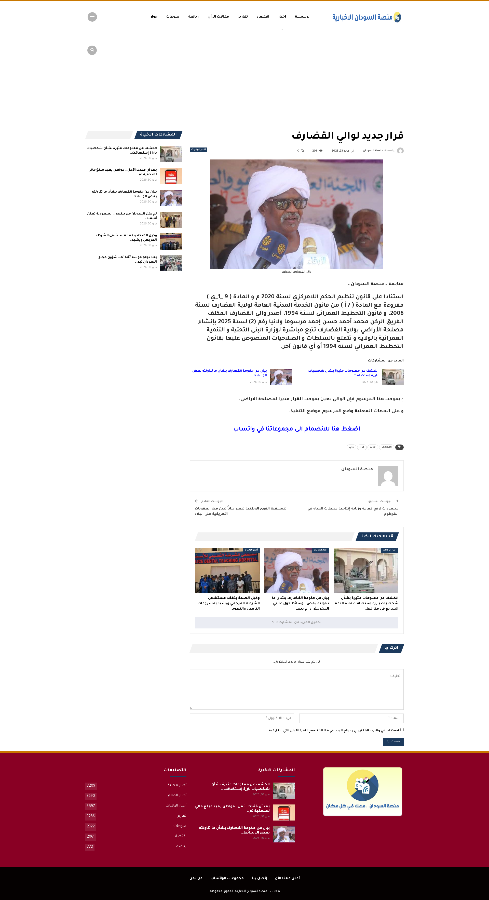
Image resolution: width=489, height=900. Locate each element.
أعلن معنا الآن (287, 878)
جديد (373, 447)
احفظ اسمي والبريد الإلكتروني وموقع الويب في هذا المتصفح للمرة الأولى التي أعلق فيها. (332, 731)
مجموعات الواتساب (227, 878)
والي (351, 447)
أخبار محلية (177, 786)
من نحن (195, 878)
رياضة (193, 17)
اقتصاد (263, 17)
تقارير (243, 17)
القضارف (387, 447)
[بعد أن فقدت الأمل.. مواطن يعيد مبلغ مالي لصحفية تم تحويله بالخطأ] (171, 176)
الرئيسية (302, 17)
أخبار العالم (177, 796)
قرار (362, 447)
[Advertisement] (364, 71)
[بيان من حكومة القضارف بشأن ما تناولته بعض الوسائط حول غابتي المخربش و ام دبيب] (281, 377)
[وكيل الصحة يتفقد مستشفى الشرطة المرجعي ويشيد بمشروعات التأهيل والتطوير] (227, 570)
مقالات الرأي (218, 17)
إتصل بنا (259, 878)
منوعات (172, 17)
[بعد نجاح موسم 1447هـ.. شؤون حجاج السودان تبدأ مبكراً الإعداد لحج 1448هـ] (171, 263)
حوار (154, 17)
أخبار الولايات (198, 150)
